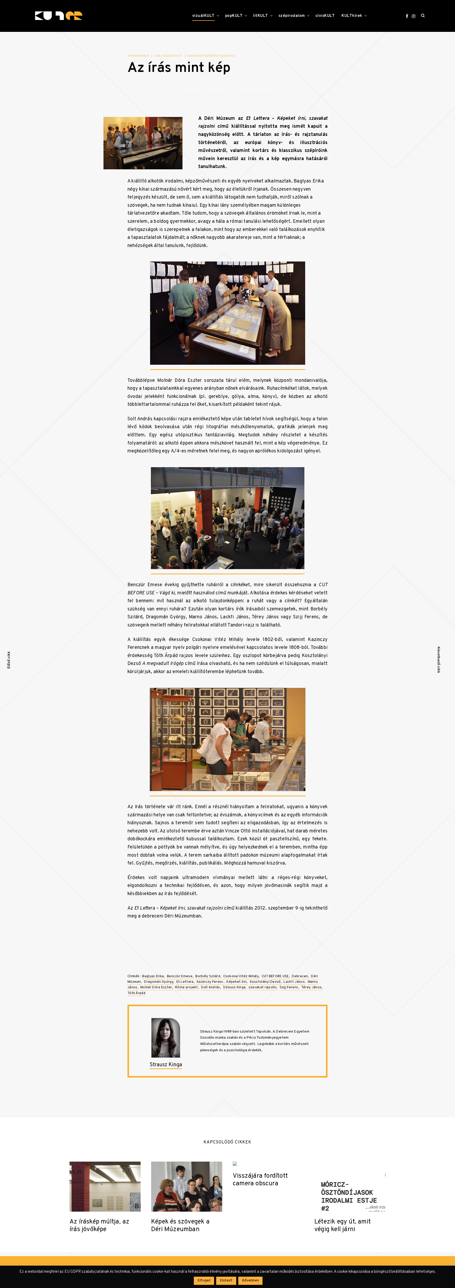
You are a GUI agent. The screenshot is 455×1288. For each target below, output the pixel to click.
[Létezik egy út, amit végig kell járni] (349, 1187)
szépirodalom (292, 15)
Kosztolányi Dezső (265, 982)
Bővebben (250, 1280)
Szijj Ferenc (289, 987)
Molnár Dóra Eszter (156, 987)
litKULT (260, 15)
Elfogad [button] (203, 1280)
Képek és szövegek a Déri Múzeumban (180, 1225)
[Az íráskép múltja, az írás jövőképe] (105, 1187)
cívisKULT (325, 15)
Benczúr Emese (179, 976)
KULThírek (352, 15)
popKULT (234, 15)
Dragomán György (158, 982)
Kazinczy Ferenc (210, 982)
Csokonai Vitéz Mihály (241, 976)
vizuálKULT (203, 15)
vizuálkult (227, 56)
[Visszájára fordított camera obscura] (268, 1164)
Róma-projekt (186, 987)
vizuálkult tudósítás (202, 56)
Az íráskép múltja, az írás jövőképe (99, 1225)
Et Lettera (185, 982)
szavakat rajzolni (262, 987)
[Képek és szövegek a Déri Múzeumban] (186, 1187)
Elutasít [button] (226, 1280)
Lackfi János (294, 982)
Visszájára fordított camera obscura (260, 1180)
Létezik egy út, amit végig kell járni (342, 1225)
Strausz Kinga (138, 56)
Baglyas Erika (153, 976)
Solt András (210, 987)
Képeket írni (236, 982)
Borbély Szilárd (207, 976)
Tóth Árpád (136, 993)
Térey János (311, 987)
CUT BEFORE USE (275, 976)
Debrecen (300, 976)
